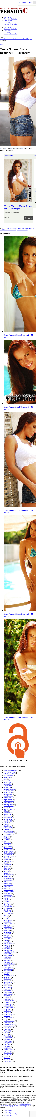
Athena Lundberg (9, 806)
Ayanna (6, 807)
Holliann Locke (8, 875)
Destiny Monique (9, 853)
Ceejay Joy (7, 829)
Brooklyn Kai (8, 821)
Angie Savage (8, 792)
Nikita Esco (7, 979)
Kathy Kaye (7, 905)
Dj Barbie (6, 858)
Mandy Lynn (7, 942)
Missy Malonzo (8, 969)
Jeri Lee (6, 888)
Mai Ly (6, 940)
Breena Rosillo (8, 817)
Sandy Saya (7, 1011)
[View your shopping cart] (19, 2)
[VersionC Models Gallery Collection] (14, 12)
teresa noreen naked (10, 230)
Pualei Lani (7, 989)
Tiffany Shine (8, 1043)
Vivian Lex (7, 1059)
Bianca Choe (7, 814)
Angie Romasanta (9, 791)
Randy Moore (8, 994)
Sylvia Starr (7, 1029)
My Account (7, 17)
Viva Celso (7, 1058)
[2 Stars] (7, 148)
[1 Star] (2, 148)
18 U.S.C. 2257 (8, 1115)
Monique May (8, 970)
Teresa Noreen (8, 155)
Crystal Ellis (7, 844)
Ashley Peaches (8, 804)
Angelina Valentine (9, 789)
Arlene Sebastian (9, 801)
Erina (5, 863)
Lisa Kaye (7, 938)
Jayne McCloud (8, 878)
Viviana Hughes (8, 1061)
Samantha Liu (8, 1002)
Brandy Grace (8, 816)
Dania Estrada (8, 848)
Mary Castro (7, 945)
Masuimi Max (8, 950)
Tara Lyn (6, 1032)
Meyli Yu (6, 957)
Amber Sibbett (8, 785)
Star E (5, 1019)
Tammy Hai (7, 1031)
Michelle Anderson (9, 964)
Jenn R (6, 881)
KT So (6, 917)
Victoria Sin (7, 1054)
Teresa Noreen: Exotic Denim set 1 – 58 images (18, 207)
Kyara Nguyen (8, 920)
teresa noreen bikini (20, 228)
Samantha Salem (8, 1007)
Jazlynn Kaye (8, 880)
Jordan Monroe (8, 896)
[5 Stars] (24, 148)
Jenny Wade (7, 886)
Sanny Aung (7, 1012)
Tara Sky (6, 1034)
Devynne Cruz (8, 854)
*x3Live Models (8, 775)
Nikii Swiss (7, 977)
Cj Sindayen (7, 839)
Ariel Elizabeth (8, 799)
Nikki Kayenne (8, 982)
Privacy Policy (8, 1112)
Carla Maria (7, 826)
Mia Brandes (7, 959)
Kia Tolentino (8, 906)
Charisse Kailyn (8, 831)
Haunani (6, 869)
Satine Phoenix (8, 1014)
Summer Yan (7, 1022)
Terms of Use (8, 1110)
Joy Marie (7, 898)
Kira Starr (6, 915)
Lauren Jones (7, 922)
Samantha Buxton (9, 1001)
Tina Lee (6, 1044)
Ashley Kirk (7, 802)
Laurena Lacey (8, 923)
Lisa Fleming (7, 937)
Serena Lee (7, 1016)
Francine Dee (8, 864)
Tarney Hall (7, 1036)
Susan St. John (8, 1027)
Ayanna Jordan (8, 809)
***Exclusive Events (10, 772)
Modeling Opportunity (10, 24)
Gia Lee (6, 866)
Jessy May (7, 893)
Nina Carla (7, 985)
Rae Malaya (7, 990)
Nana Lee (6, 974)
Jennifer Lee (7, 883)
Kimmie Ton (7, 911)
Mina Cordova (8, 965)
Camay (6, 824)
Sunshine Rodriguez (10, 1024)
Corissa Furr (7, 843)
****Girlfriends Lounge (11, 770)
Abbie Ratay (7, 777)
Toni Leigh (7, 1046)
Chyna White (7, 834)
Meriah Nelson (8, 955)
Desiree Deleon (8, 851)
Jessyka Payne (8, 895)
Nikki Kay (7, 980)
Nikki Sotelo (7, 984)
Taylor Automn (8, 1037)
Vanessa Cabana (8, 1049)
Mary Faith (7, 947)
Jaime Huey (7, 876)
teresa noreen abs (8, 228)
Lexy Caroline (8, 928)
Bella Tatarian (8, 812)
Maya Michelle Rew (10, 952)
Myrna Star (7, 972)
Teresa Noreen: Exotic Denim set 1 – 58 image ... (18, 39)
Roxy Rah (7, 995)
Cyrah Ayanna (8, 846)
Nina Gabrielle (8, 987)
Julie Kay (6, 900)
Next (1, 45)
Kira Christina (8, 913)
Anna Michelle (8, 794)
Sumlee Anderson (9, 1021)
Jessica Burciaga (8, 890)
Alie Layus (7, 780)
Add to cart (28, 218)
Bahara (6, 811)
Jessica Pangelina (9, 891)
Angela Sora (7, 787)
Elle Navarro (7, 861)
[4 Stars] (18, 148)
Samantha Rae (8, 1004)
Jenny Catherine (8, 885)
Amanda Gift (7, 784)
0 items (24, 2)
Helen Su (6, 871)
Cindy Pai (7, 836)
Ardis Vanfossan (8, 796)
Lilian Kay (7, 930)
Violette (6, 1056)
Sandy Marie (7, 1009)
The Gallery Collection (10, 19)
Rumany (6, 997)
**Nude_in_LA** (9, 774)
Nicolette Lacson (9, 975)
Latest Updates (8, 20)
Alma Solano (7, 782)
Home (2, 39)
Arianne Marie (8, 797)
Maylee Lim (7, 953)
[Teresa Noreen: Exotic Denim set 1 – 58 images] (18, 200)
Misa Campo (7, 967)
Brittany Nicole (8, 819)
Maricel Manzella (9, 943)
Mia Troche (7, 960)
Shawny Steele (8, 1017)
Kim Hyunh (7, 910)
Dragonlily (7, 859)
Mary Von (7, 948)
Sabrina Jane (7, 999)
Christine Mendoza (9, 833)
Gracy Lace (7, 868)
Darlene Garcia (8, 849)
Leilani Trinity (8, 927)
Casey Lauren (8, 827)
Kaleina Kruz (8, 903)
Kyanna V (7, 918)
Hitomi (6, 873)
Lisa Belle (7, 935)
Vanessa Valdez (8, 1051)
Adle (5, 779)
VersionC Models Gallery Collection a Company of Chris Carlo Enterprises (15, 1105)
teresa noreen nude (22, 230)
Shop (8, 22)
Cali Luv (6, 822)
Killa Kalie (7, 908)
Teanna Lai (7, 1039)
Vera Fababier (8, 1053)
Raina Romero (8, 992)
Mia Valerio (7, 962)
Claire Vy (6, 841)
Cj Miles (6, 838)
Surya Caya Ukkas (9, 1026)
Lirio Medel (7, 933)
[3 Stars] (13, 148)
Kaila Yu (6, 901)
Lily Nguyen (7, 932)
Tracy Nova (7, 1048)
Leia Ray (6, 925)
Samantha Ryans (8, 1006)
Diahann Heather (9, 856)
